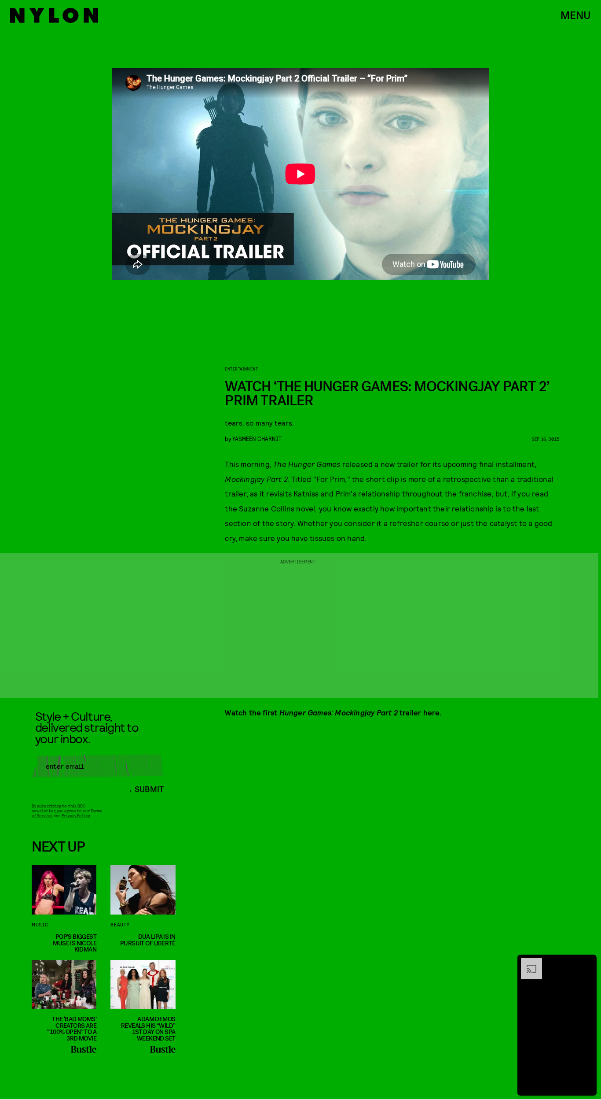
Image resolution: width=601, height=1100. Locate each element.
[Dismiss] (587, 962)
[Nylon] (54, 15)
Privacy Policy (75, 815)
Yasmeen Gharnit (257, 438)
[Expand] (527, 962)
